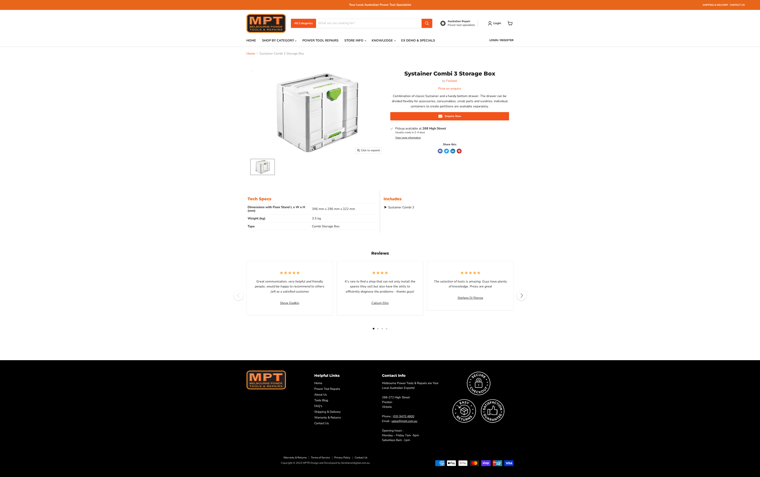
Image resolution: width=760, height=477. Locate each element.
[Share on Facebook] (440, 151)
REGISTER (507, 40)
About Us (320, 395)
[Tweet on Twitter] (446, 151)
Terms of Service (320, 457)
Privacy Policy (342, 457)
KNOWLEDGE (383, 40)
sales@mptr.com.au (404, 421)
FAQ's (318, 406)
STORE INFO (354, 40)
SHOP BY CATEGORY (278, 40)
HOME (251, 40)
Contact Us (321, 423)
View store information (408, 137)
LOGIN (493, 40)
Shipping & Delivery (327, 412)
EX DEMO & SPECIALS (418, 40)
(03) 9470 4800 (403, 416)
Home (250, 53)
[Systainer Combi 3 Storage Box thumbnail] (263, 167)
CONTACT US (737, 5)
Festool (451, 81)
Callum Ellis (380, 303)
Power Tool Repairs (327, 389)
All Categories (303, 23)
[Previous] (238, 295)
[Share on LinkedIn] (452, 151)
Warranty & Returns (327, 417)
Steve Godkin (289, 303)
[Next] (521, 295)
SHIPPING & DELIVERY (715, 5)
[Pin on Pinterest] (459, 151)
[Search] (427, 23)
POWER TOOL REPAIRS (320, 40)
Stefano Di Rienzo (470, 298)
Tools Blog (321, 400)
